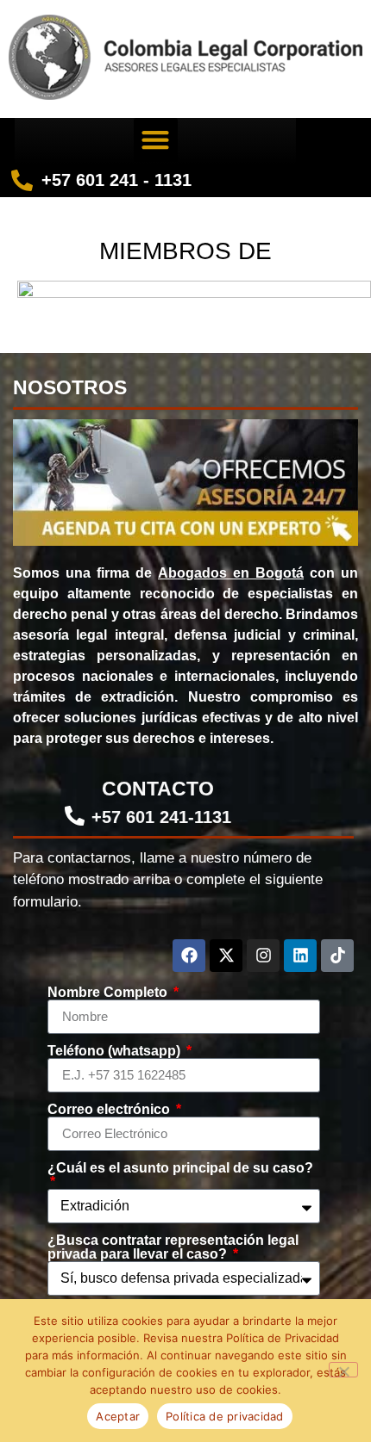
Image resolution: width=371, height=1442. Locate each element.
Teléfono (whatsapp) (115, 1051)
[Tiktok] (337, 955)
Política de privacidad (225, 1416)
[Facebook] (189, 955)
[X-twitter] (226, 955)
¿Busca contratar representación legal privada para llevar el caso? (173, 1247)
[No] (343, 1369)
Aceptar (118, 1416)
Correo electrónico (110, 1110)
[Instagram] (263, 955)
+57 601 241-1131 (161, 817)
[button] (156, 140)
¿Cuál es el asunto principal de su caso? (180, 1168)
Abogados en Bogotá (231, 573)
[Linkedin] (300, 955)
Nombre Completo (109, 992)
